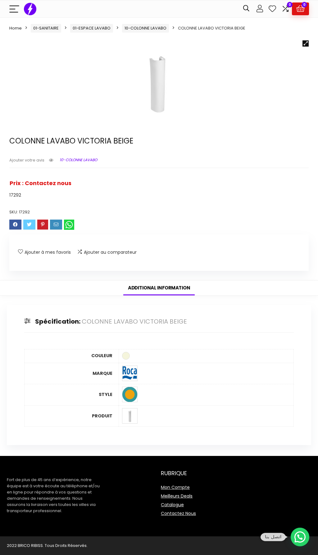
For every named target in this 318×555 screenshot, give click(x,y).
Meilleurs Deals (177, 496)
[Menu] (14, 9)
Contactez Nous (178, 513)
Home (15, 28)
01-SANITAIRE (46, 28)
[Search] (246, 9)
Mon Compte (175, 487)
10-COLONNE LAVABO (145, 28)
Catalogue (172, 505)
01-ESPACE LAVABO (92, 28)
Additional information (159, 287)
